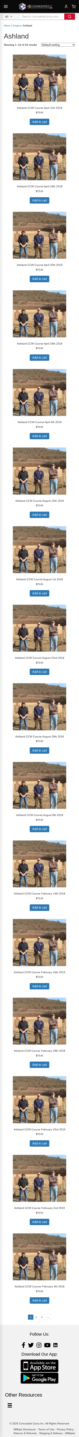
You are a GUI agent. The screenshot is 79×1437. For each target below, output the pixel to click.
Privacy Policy (65, 1429)
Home (7, 25)
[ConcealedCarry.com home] (36, 6)
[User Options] (10, 1405)
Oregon (17, 25)
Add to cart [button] (39, 121)
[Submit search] (69, 17)
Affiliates (70, 1433)
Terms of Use (46, 1429)
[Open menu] (5, 6)
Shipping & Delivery (51, 1433)
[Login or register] (66, 6)
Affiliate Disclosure (24, 1429)
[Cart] (74, 6)
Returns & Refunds (25, 1433)
